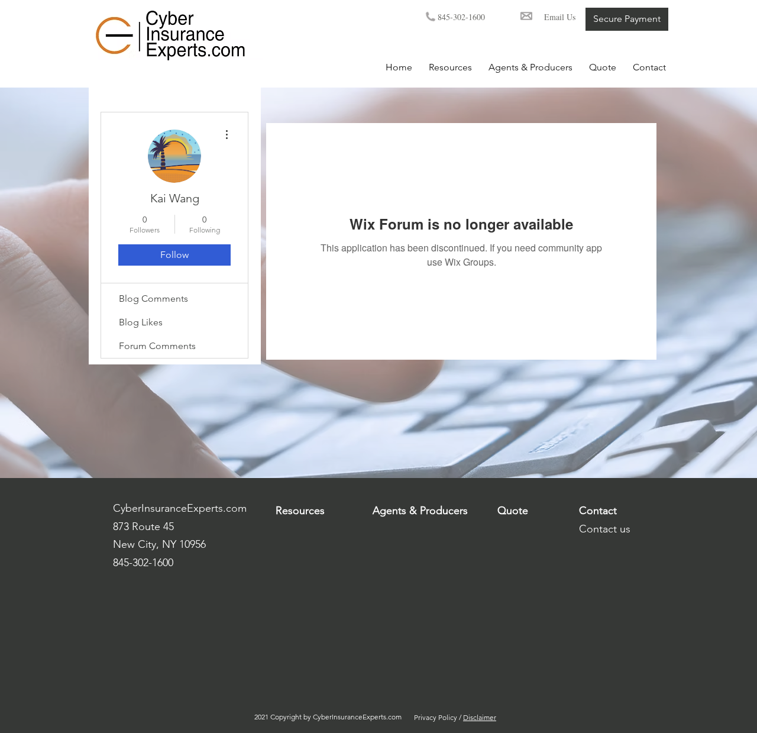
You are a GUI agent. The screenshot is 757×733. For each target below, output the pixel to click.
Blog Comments (153, 298)
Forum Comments (157, 345)
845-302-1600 (464, 16)
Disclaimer (479, 717)
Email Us (559, 16)
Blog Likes (141, 322)
